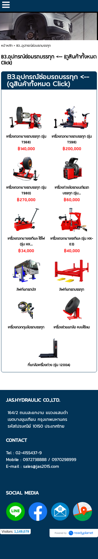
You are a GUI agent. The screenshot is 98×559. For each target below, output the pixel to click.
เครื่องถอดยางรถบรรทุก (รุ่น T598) (72, 139)
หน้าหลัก (7, 46)
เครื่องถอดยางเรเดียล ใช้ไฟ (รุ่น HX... (26, 241)
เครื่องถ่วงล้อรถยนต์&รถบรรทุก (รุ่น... (72, 190)
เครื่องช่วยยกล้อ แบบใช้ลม (72, 327)
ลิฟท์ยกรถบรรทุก (71, 290)
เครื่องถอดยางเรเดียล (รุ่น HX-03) (71, 241)
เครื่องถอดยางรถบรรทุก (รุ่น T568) (26, 139)
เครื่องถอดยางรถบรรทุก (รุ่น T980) (26, 190)
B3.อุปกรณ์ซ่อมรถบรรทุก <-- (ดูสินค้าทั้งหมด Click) (48, 80)
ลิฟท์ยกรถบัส (26, 290)
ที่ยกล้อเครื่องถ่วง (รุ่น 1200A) (49, 365)
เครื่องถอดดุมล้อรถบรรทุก (26, 327)
